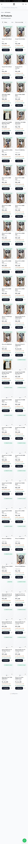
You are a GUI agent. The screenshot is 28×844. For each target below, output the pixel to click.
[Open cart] (26, 4)
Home (2, 12)
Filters (5, 22)
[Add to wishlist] (11, 50)
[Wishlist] (23, 4)
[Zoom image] (12, 36)
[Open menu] (2, 4)
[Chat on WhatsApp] (24, 840)
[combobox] (20, 22)
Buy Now (6, 49)
